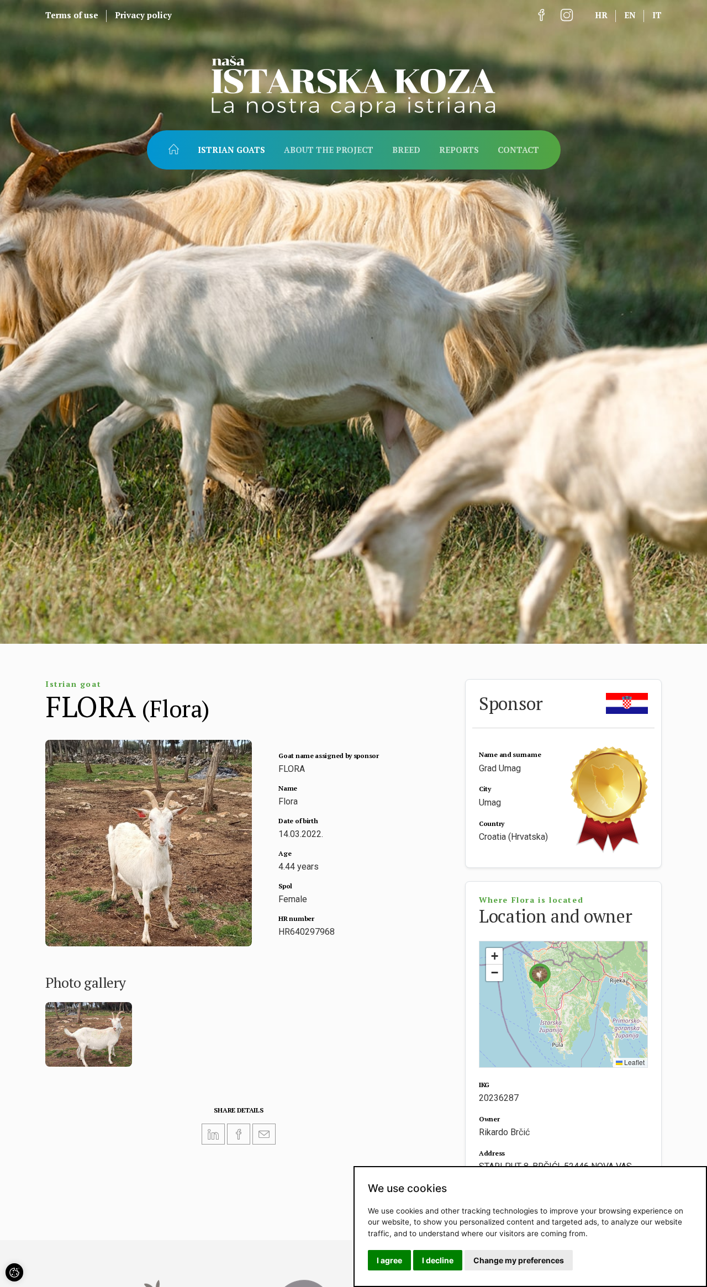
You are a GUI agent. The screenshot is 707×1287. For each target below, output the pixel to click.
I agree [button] (389, 1260)
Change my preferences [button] (518, 1260)
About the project (328, 150)
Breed (406, 150)
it (657, 15)
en (630, 15)
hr (601, 15)
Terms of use (71, 15)
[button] (539, 975)
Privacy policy (143, 15)
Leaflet (633, 1062)
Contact (518, 150)
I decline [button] (437, 1260)
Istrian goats (231, 150)
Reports (459, 150)
